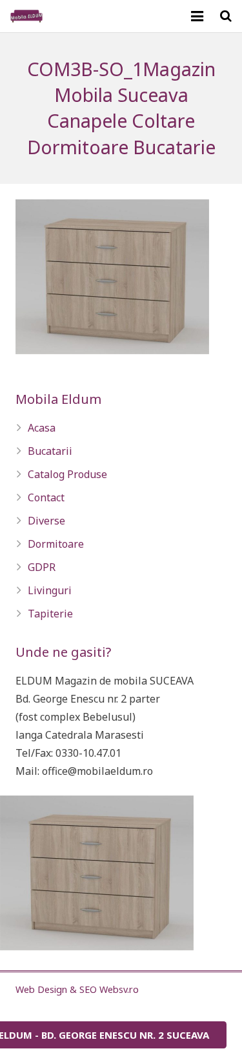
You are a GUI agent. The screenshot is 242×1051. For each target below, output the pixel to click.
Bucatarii (50, 451)
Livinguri (50, 590)
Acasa (41, 428)
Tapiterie (50, 613)
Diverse (46, 521)
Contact (46, 497)
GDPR (41, 567)
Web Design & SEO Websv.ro (77, 989)
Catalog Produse (67, 474)
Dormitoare (56, 544)
